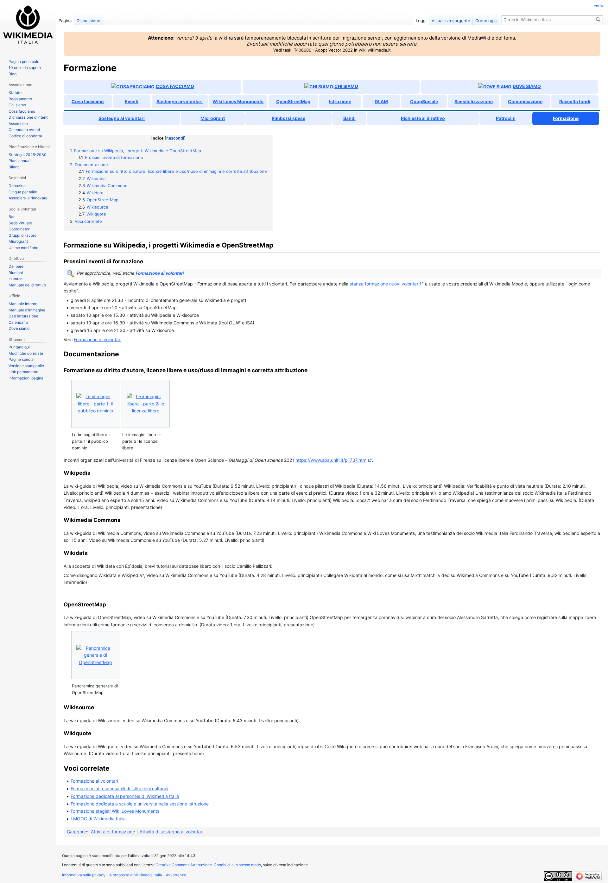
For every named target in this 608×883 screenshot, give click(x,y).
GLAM (381, 101)
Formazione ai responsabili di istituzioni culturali (119, 788)
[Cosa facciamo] (133, 86)
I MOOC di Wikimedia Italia (98, 818)
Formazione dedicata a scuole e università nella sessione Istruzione (140, 803)
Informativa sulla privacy (83, 875)
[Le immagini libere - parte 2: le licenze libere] (145, 404)
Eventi (131, 101)
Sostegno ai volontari (179, 101)
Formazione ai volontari (160, 273)
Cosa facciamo (175, 86)
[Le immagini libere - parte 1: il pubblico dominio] (95, 404)
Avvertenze (176, 875)
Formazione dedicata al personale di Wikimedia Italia (125, 796)
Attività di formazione (113, 831)
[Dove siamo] (495, 86)
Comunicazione (525, 101)
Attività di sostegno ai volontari (171, 831)
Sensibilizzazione (473, 101)
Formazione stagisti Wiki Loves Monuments (115, 811)
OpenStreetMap (293, 101)
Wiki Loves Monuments (237, 101)
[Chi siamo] (319, 86)
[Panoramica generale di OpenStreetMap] (95, 655)
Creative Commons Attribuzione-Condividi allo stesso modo (208, 864)
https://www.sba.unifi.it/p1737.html (331, 460)
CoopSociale (424, 101)
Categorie (77, 831)
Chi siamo (346, 86)
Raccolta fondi (574, 101)
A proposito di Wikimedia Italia (135, 875)
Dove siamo (527, 86)
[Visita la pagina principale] (28, 25)
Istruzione (340, 101)
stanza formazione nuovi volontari (384, 283)
